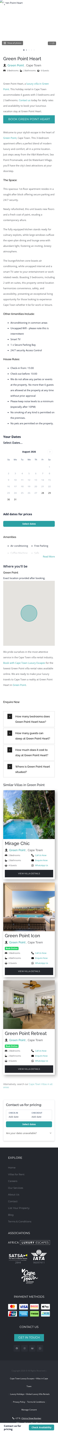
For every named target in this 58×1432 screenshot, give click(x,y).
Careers (12, 1181)
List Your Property (18, 1208)
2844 (18, 1262)
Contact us (24, 100)
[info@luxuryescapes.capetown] (32, 1348)
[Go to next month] (50, 451)
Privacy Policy (19, 1401)
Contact (13, 1201)
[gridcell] (42, 493)
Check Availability (41, 1427)
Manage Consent (29, 1409)
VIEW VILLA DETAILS (29, 873)
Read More (49, 556)
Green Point (16, 65)
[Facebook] (17, 1348)
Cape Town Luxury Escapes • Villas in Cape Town (29, 1382)
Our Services (15, 1187)
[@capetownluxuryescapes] (24, 1348)
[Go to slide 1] (23, 50)
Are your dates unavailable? (21, 1133)
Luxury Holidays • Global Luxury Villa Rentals (30, 1394)
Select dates (29, 523)
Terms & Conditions (19, 1221)
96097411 (39, 1262)
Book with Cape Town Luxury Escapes (24, 662)
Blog (11, 1214)
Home (11, 1167)
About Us (13, 1194)
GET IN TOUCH (29, 1337)
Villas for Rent (16, 1174)
